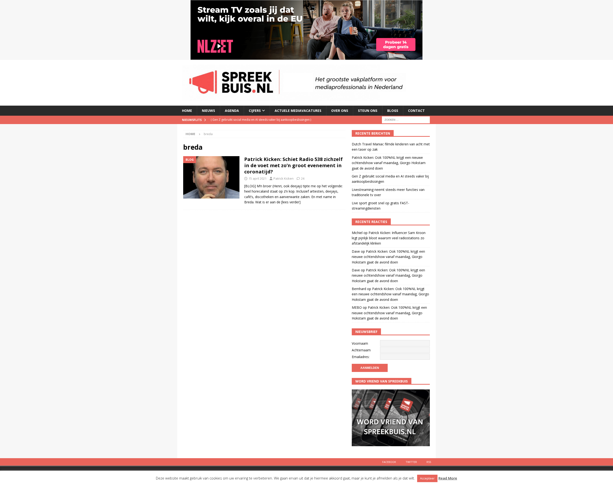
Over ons (339, 110)
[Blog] (211, 177)
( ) (261, 120)
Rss (428, 462)
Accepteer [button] (427, 478)
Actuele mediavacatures (298, 110)
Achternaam (361, 350)
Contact (416, 110)
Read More (447, 478)
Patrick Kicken (283, 178)
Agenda (232, 110)
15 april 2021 (258, 178)
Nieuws (208, 110)
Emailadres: (360, 356)
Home (187, 110)
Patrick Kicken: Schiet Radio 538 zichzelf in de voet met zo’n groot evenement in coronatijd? (293, 165)
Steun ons (367, 110)
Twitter (411, 462)
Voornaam (360, 343)
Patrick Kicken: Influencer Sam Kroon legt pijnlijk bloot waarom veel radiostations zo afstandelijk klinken (389, 238)
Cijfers (255, 110)
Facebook (389, 462)
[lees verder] (291, 202)
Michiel (357, 232)
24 (302, 178)
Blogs (392, 110)
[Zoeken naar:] (406, 119)
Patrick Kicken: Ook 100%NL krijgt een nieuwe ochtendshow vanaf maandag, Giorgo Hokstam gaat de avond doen (389, 163)
